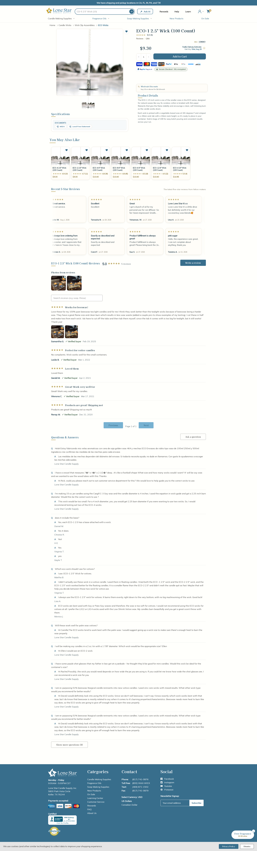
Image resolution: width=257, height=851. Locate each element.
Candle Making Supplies (60, 18)
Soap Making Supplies (138, 18)
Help (176, 11)
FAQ (89, 809)
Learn (188, 11)
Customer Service (95, 802)
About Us (92, 813)
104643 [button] (202, 42)
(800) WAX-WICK (141, 783)
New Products (176, 18)
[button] (126, 31)
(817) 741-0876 (140, 779)
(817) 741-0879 (140, 790)
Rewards (164, 11)
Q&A (148, 39)
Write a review (193, 262)
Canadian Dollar (129, 804)
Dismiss (246, 846)
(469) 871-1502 (140, 787)
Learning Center (95, 798)
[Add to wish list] (66, 150)
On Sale (205, 18)
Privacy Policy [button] (228, 846)
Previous (113, 425)
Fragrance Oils (99, 18)
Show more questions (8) (69, 744)
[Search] (131, 11)
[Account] (201, 11)
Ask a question (193, 436)
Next (146, 425)
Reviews (139, 39)
